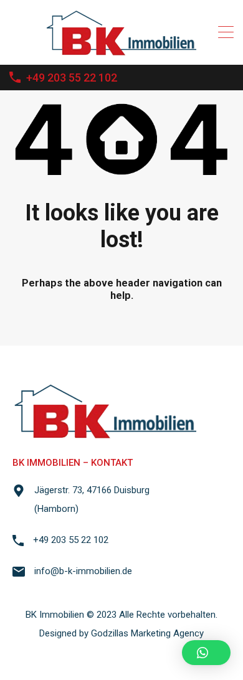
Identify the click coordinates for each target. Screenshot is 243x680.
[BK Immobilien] (122, 49)
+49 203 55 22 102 (71, 77)
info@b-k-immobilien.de (83, 571)
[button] (206, 652)
